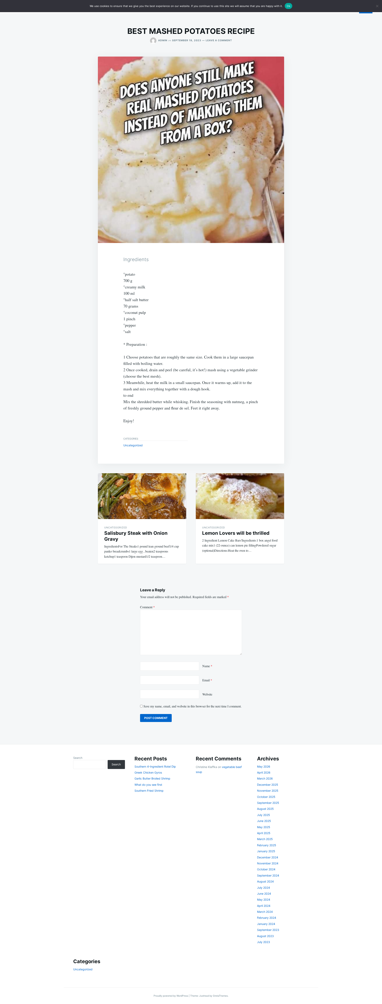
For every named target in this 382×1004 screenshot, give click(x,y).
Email (207, 680)
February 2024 (266, 917)
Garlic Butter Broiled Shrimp (152, 778)
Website (207, 694)
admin (162, 40)
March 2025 (265, 839)
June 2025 (264, 821)
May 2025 (263, 827)
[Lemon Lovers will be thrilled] (240, 496)
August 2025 (265, 808)
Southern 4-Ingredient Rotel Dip (155, 766)
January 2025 (266, 851)
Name (207, 666)
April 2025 (263, 833)
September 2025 (268, 802)
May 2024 (263, 899)
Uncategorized (133, 445)
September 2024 (268, 875)
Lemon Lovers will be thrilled (235, 533)
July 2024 (263, 887)
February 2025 (266, 845)
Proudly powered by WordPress (171, 995)
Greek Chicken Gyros (148, 772)
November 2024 (267, 863)
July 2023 (263, 942)
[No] (377, 6)
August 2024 (265, 881)
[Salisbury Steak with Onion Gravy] (142, 496)
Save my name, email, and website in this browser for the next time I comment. (192, 706)
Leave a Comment (219, 40)
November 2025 (267, 790)
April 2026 (263, 772)
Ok (288, 6)
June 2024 (264, 893)
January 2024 (266, 924)
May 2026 (263, 766)
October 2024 (266, 869)
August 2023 (265, 936)
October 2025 (266, 796)
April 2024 (263, 905)
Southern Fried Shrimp (149, 790)
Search (77, 757)
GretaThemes (220, 995)
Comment (147, 607)
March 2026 (265, 778)
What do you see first (148, 784)
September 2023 (268, 930)
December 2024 (267, 857)
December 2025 (267, 784)
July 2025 (263, 815)
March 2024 (265, 911)
